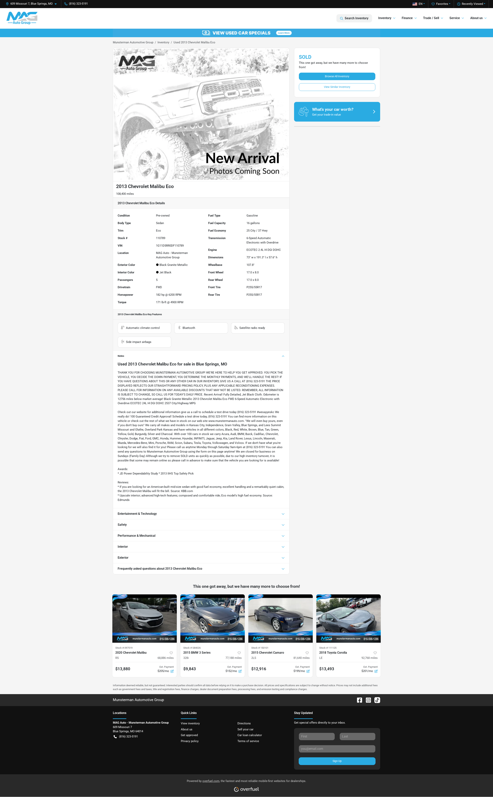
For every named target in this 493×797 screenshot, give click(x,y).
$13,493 (326, 669)
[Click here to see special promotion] (246, 32)
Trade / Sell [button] (431, 18)
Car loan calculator (249, 735)
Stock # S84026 (192, 647)
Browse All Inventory (337, 76)
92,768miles (369, 658)
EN (421, 4)
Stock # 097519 (123, 647)
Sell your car (245, 729)
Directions (244, 723)
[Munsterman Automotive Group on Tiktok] (375, 700)
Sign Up (337, 761)
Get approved (189, 735)
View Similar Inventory (337, 86)
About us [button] (476, 18)
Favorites (442, 4)
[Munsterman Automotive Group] (22, 18)
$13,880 (122, 669)
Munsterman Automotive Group (133, 42)
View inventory (190, 723)
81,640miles (301, 658)
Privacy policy (190, 741)
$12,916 (258, 669)
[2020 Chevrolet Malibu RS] (144, 618)
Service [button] (454, 18)
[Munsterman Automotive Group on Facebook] (358, 700)
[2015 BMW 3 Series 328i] (212, 618)
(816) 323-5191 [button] (78, 3)
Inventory (163, 42)
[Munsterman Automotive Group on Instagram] (366, 700)
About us (186, 729)
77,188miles (234, 658)
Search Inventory (356, 18)
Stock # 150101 (259, 647)
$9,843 (189, 669)
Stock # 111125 (327, 647)
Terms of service (248, 741)
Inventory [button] (384, 18)
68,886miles (166, 658)
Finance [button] (407, 18)
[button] (32, 4)
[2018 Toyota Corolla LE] (348, 618)
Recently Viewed (472, 4)
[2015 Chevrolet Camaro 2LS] (280, 618)
